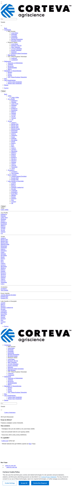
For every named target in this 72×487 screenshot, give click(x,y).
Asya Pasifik (11, 99)
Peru (12, 200)
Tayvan (13, 116)
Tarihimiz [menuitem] (10, 64)
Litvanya (13, 149)
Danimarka (14, 132)
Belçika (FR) (14, 124)
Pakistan (13, 113)
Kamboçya (14, 108)
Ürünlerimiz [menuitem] (7, 29)
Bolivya (13, 184)
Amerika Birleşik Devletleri (19, 176)
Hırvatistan (14, 140)
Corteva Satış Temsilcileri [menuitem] (15, 82)
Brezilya (13, 186)
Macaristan (14, 151)
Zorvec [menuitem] (10, 74)
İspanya (13, 143)
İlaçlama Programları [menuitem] (17, 39)
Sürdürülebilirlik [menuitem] (12, 67)
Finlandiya (14, 135)
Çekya (13, 168)
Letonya (13, 148)
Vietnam (13, 118)
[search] (1, 25)
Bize (30, 443)
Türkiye (3, 91)
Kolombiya (14, 192)
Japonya (13, 107)
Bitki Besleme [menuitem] (12, 55)
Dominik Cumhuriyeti (17, 187)
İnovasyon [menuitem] (11, 66)
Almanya (13, 122)
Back (5, 28)
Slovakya (13, 159)
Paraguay (13, 198)
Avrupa (10, 121)
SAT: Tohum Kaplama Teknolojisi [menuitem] (17, 56)
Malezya (13, 111)
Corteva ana (4, 440)
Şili (12, 203)
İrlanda (13, 141)
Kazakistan (14, 110)
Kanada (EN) (15, 178)
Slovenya (13, 160)
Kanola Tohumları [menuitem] (16, 50)
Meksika (13, 195)
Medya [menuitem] (10, 69)
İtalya (12, 146)
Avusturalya (11, 170)
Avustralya (14, 171)
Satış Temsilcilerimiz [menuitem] (10, 80)
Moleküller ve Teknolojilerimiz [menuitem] (12, 71)
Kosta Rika (14, 193)
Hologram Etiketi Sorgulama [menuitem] (19, 53)
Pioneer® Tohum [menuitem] (12, 42)
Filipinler (13, 102)
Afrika (9, 96)
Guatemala (14, 190)
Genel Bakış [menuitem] (14, 33)
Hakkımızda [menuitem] (7, 61)
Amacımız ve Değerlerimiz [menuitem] (15, 63)
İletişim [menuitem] (6, 85)
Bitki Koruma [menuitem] (11, 31)
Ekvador (13, 189)
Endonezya (14, 100)
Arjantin (13, 182)
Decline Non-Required (40, 483)
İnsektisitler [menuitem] (14, 37)
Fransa (13, 137)
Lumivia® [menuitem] (14, 58)
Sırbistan (13, 162)
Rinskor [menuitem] (10, 72)
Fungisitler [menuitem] (14, 36)
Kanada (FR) (15, 179)
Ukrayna (13, 165)
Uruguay (13, 201)
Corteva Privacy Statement (48, 477)
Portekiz (13, 156)
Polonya (13, 154)
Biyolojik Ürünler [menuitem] (16, 41)
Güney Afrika (15, 97)
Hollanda (13, 138)
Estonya (13, 133)
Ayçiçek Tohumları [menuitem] (16, 48)
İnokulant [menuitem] (14, 52)
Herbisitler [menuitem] (14, 34)
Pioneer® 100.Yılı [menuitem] (16, 45)
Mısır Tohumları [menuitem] (15, 47)
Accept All (24, 483)
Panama (13, 197)
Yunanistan (14, 167)
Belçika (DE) (15, 127)
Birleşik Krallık (15, 129)
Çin (12, 119)
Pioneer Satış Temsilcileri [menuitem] (15, 83)
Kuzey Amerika (12, 174)
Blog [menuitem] (5, 78)
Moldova (13, 152)
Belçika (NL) (15, 126)
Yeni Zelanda (15, 173)
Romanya (14, 157)
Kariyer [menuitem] (6, 88)
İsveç (12, 144)
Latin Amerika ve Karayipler (16, 181)
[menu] (1, 3)
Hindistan (14, 105)
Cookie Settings (10, 483)
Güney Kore (14, 103)
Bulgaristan (14, 130)
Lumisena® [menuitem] (14, 59)
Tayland (13, 114)
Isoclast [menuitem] (10, 75)
